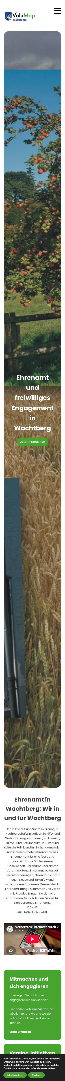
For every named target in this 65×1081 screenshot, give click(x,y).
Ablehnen (36, 1075)
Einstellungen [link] (19, 1065)
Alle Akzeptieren (15, 1075)
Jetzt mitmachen (32, 442)
